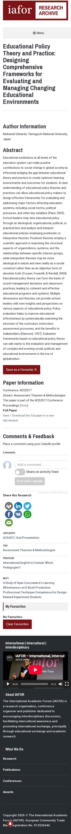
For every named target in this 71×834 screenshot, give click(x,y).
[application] (35, 669)
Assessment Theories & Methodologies (29, 550)
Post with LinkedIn (30, 481)
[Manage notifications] (10, 824)
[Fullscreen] (67, 684)
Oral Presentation (27, 537)
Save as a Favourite (20, 370)
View (24, 405)
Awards (8, 792)
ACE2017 (9, 537)
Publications (11, 770)
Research (9, 758)
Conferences (12, 781)
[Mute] (61, 684)
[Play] (8, 684)
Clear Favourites (17, 624)
